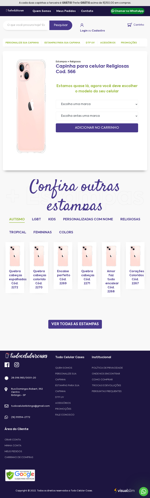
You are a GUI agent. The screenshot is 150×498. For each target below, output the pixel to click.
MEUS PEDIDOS (13, 451)
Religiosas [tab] (130, 219)
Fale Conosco (64, 415)
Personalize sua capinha (65, 377)
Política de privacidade (107, 368)
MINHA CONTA (13, 445)
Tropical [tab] (17, 232)
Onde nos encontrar (106, 374)
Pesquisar (61, 25)
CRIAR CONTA (13, 440)
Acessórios (63, 403)
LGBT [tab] (36, 219)
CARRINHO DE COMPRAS (19, 457)
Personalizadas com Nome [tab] (88, 219)
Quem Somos (42, 11)
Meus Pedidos (66, 11)
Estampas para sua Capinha (67, 388)
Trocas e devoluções (106, 385)
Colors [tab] (66, 232)
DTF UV (59, 397)
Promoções (63, 409)
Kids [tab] (52, 219)
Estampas (61, 62)
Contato (87, 11)
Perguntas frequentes (107, 391)
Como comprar (102, 379)
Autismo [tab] (17, 219)
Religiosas (75, 62)
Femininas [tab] (42, 232)
